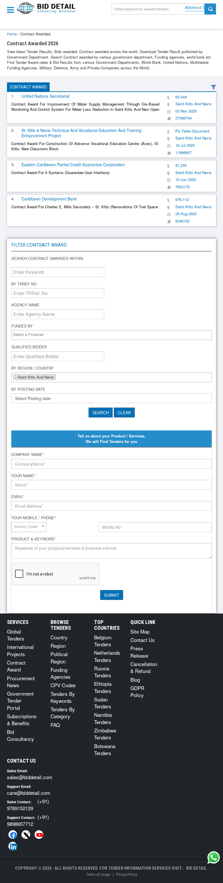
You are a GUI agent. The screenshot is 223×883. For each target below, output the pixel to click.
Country (59, 637)
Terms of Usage (98, 874)
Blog (135, 679)
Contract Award (28, 87)
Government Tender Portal (20, 700)
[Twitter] (25, 834)
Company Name (27, 454)
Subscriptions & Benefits (22, 719)
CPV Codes (63, 685)
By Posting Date (28, 389)
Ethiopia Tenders (103, 687)
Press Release (139, 652)
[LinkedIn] (12, 846)
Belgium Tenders (103, 641)
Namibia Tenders (103, 718)
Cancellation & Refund (143, 667)
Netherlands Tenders (107, 656)
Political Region (59, 657)
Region (58, 645)
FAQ (55, 724)
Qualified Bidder (29, 347)
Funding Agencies (61, 673)
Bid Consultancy (20, 735)
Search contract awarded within (47, 258)
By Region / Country (32, 368)
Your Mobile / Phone (33, 517)
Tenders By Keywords (63, 697)
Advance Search (200, 7)
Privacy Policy (126, 874)
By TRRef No (24, 284)
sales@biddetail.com (29, 777)
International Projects (20, 650)
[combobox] (111, 335)
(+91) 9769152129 (28, 804)
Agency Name (25, 304)
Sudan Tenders (102, 703)
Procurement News (21, 681)
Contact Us (142, 639)
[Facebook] (12, 834)
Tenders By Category (63, 712)
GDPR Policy (137, 691)
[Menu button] (12, 9)
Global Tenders (15, 635)
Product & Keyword (33, 539)
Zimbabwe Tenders (105, 734)
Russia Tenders (102, 672)
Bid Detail (196, 868)
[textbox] (113, 334)
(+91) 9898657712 (28, 820)
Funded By (22, 326)
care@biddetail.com (28, 792)
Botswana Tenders (104, 749)
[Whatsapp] (213, 857)
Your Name (23, 475)
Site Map (140, 631)
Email (17, 496)
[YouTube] (39, 834)
